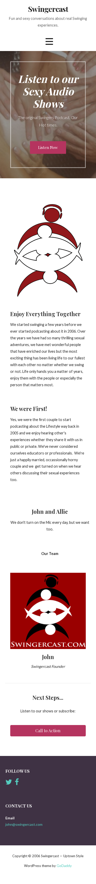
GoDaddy (64, 865)
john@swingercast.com (23, 824)
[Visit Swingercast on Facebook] (17, 783)
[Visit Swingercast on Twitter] (8, 783)
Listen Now (48, 147)
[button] (49, 41)
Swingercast (48, 9)
